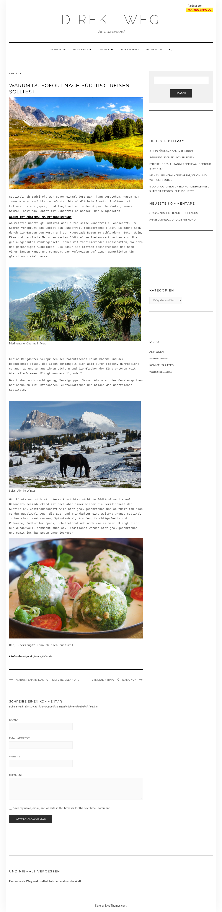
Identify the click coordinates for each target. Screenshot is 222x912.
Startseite (58, 49)
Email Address (19, 738)
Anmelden (156, 351)
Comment (15, 774)
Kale (98, 905)
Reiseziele (81, 49)
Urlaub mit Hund (184, 219)
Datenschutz (129, 49)
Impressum (154, 49)
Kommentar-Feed (161, 365)
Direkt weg (111, 19)
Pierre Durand (158, 219)
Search (181, 93)
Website (14, 756)
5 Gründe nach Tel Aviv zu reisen (171, 157)
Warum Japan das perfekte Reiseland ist (48, 679)
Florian (154, 212)
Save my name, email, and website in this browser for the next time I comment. (61, 808)
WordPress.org (160, 371)
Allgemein (28, 656)
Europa (37, 656)
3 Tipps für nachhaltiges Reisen (171, 150)
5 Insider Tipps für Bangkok (114, 679)
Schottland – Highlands (180, 212)
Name (13, 719)
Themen (104, 49)
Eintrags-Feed (159, 358)
